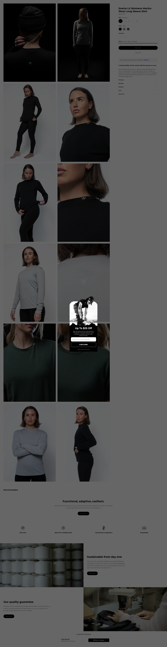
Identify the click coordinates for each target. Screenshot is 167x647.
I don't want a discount (83, 349)
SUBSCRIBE (83, 344)
